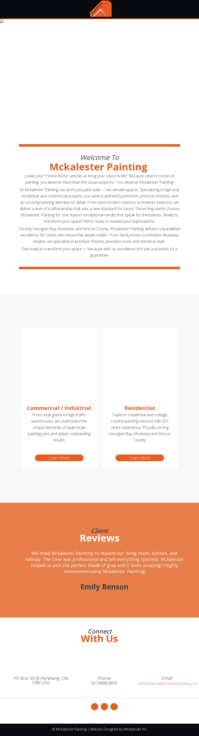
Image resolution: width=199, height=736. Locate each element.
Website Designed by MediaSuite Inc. (118, 729)
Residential (139, 407)
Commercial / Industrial (59, 407)
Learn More (59, 458)
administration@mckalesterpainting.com (167, 683)
